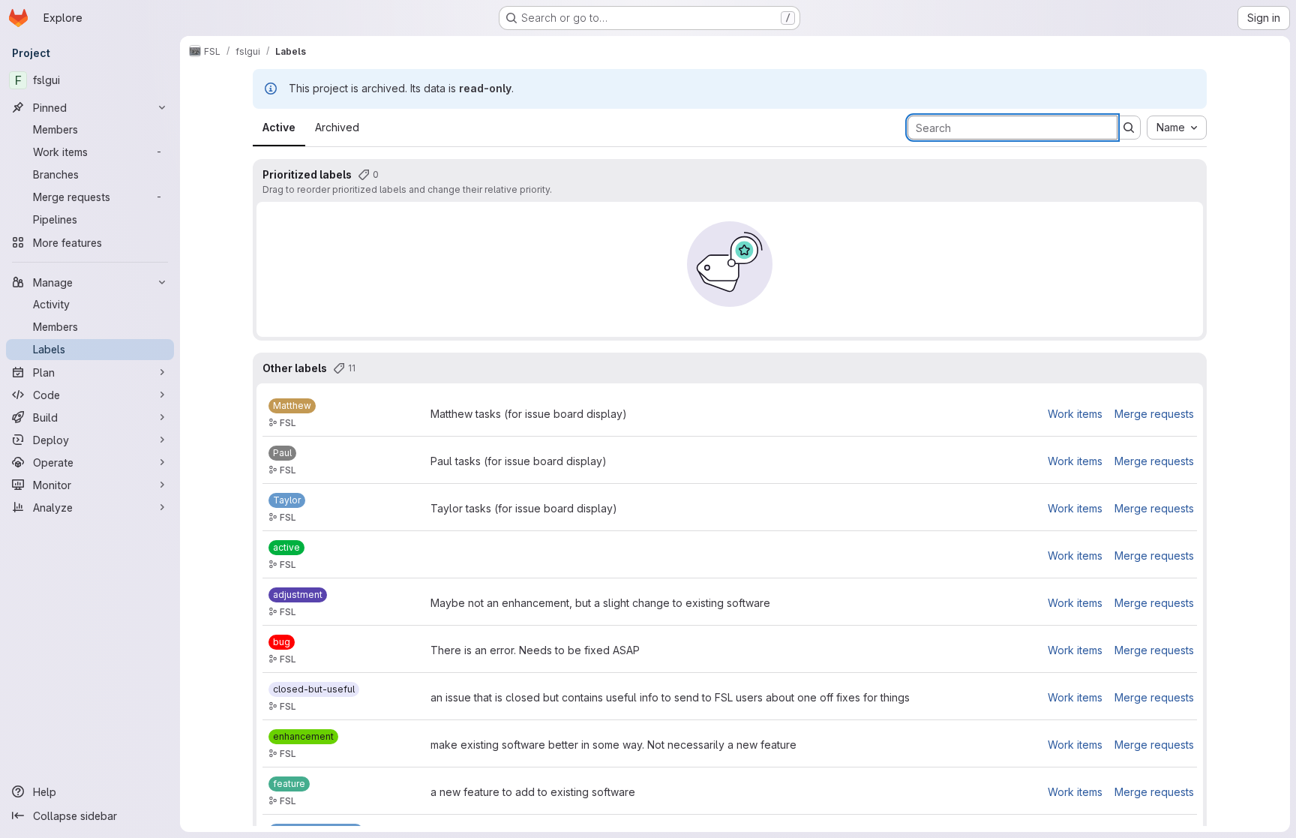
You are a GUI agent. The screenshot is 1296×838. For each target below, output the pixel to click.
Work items (1075, 413)
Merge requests (1154, 413)
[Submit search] (1129, 128)
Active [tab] (279, 127)
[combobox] (1177, 128)
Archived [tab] (337, 127)
